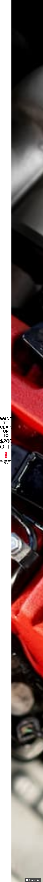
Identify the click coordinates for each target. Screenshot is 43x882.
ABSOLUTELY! (6, 455)
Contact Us (33, 880)
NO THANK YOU (5, 461)
